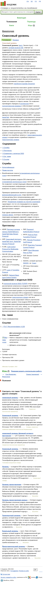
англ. (21, 45)
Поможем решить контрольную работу (26, 371)
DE (32, 1)
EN (28, 1)
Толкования (11, 22)
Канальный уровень (10, 531)
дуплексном (24, 103)
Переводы (31, 22)
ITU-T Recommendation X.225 (14, 326)
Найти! (38, 12)
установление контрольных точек (14, 182)
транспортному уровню (10, 139)
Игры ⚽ (31, 25)
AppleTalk (5, 117)
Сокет (34, 263)
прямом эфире (7, 215)
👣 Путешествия (5, 574)
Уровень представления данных (14, 500)
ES (36, 1)
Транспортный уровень (11, 515)
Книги (11, 25)
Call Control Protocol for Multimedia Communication (10, 249)
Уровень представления (11, 484)
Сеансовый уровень (10, 415)
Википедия (21, 18)
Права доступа (7, 170)
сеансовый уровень (10, 397)
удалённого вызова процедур (24, 84)
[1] (39, 108)
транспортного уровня (20, 297)
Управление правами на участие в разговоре (24, 202)
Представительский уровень (13, 546)
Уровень (5, 466)
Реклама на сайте (24, 570)
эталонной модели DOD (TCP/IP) (16, 283)
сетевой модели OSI (15, 48)
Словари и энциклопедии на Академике (19, 8)
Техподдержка (14, 570)
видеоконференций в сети (11, 195)
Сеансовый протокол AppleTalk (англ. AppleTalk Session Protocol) (11, 241)
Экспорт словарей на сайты (8, 577)
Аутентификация (8, 167)
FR (40, 1)
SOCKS (25, 263)
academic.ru (8, 3)
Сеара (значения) (32, 374)
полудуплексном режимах (11, 106)
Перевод (15, 40)
